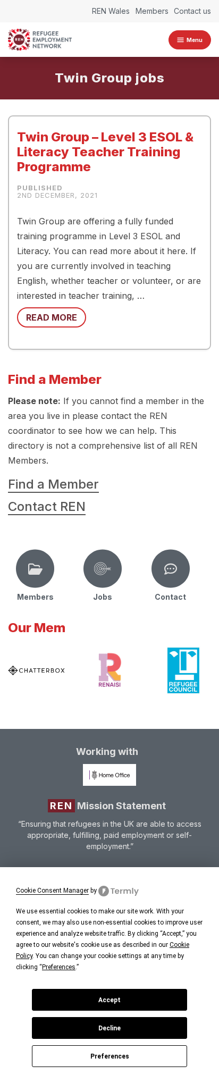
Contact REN (47, 506)
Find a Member (53, 484)
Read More (51, 317)
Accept (109, 1000)
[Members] (35, 569)
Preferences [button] (58, 967)
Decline (109, 1028)
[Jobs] (102, 569)
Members (152, 10)
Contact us (192, 10)
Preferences (109, 1056)
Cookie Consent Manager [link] (52, 890)
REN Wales (111, 10)
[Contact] (170, 569)
